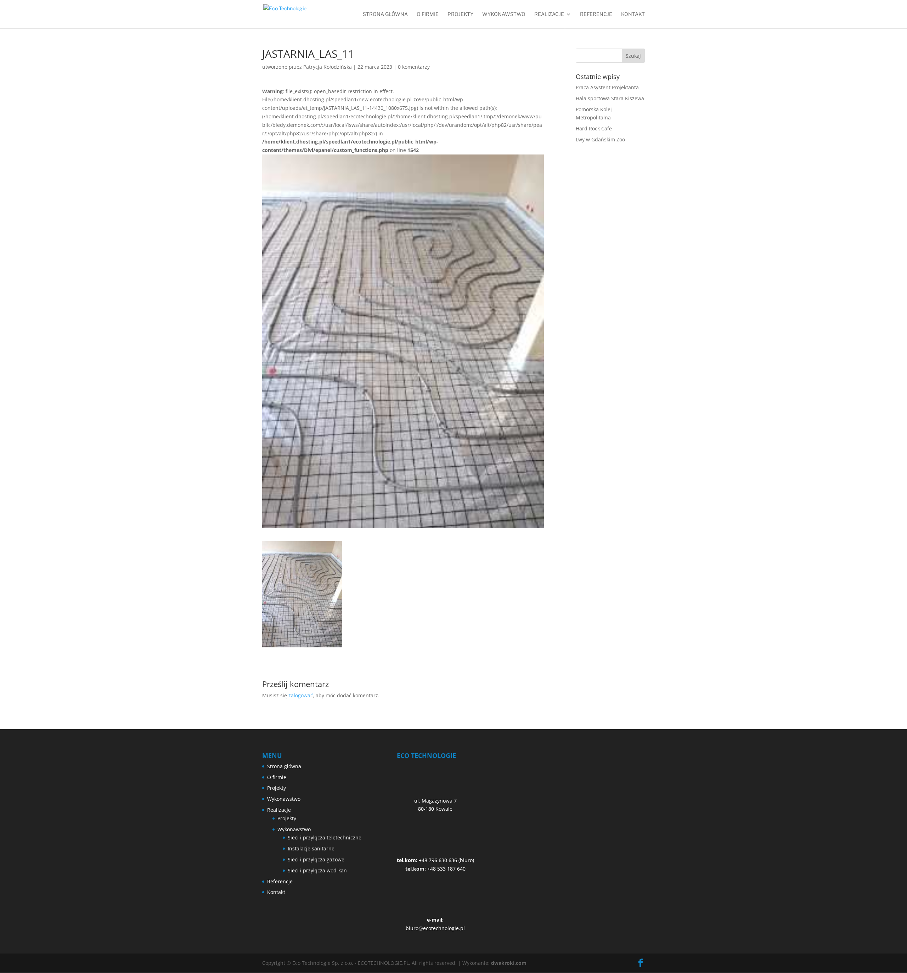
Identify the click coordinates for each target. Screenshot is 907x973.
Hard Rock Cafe (594, 128)
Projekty (460, 14)
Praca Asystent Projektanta (607, 87)
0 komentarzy (414, 66)
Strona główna (385, 14)
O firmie (428, 14)
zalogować (300, 695)
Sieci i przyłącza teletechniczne (324, 837)
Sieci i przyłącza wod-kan (317, 870)
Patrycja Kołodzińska (327, 66)
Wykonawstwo (503, 14)
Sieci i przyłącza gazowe (316, 859)
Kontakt (633, 14)
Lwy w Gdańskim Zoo (600, 139)
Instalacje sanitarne (311, 848)
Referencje (596, 14)
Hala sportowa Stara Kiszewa (610, 98)
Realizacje (549, 14)
